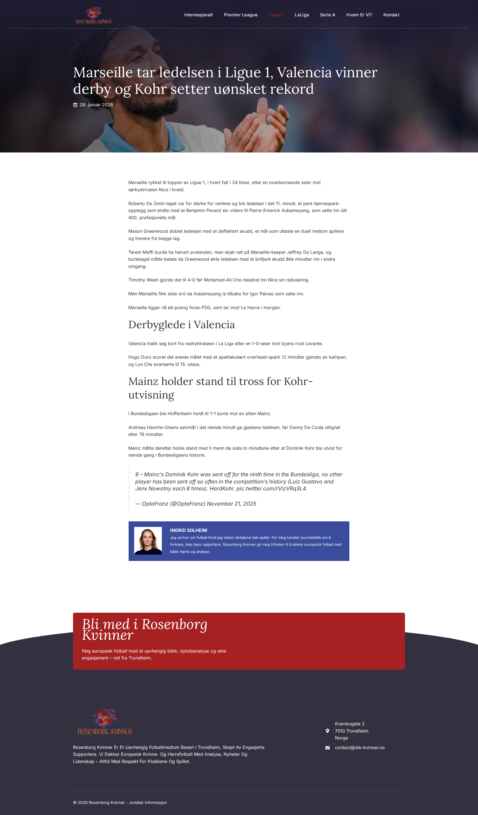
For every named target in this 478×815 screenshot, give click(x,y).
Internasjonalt (198, 14)
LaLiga (302, 14)
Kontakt (391, 14)
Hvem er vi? (359, 14)
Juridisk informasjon (148, 802)
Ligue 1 (276, 14)
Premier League (241, 14)
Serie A (327, 14)
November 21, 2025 (231, 503)
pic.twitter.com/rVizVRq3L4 (271, 488)
